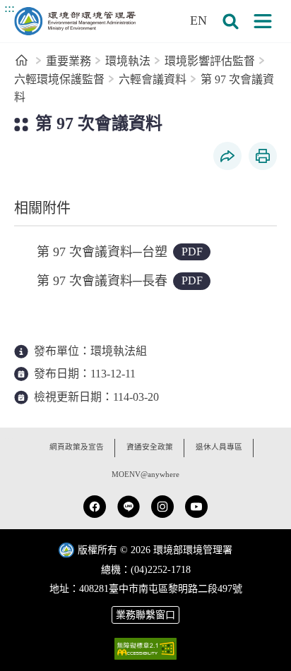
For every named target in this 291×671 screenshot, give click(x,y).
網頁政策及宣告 (76, 447)
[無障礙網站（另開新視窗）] (145, 649)
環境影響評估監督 (210, 61)
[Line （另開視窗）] (128, 506)
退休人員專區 (219, 447)
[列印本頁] (263, 156)
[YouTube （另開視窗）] (196, 506)
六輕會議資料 (152, 79)
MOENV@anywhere (145, 474)
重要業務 (68, 61)
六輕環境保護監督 (59, 79)
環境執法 (127, 61)
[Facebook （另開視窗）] (94, 506)
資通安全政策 (149, 447)
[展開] (263, 21)
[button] (230, 21)
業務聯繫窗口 (145, 615)
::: (9, 8)
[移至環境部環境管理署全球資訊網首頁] (75, 21)
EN (198, 20)
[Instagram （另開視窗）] (162, 506)
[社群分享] (227, 156)
